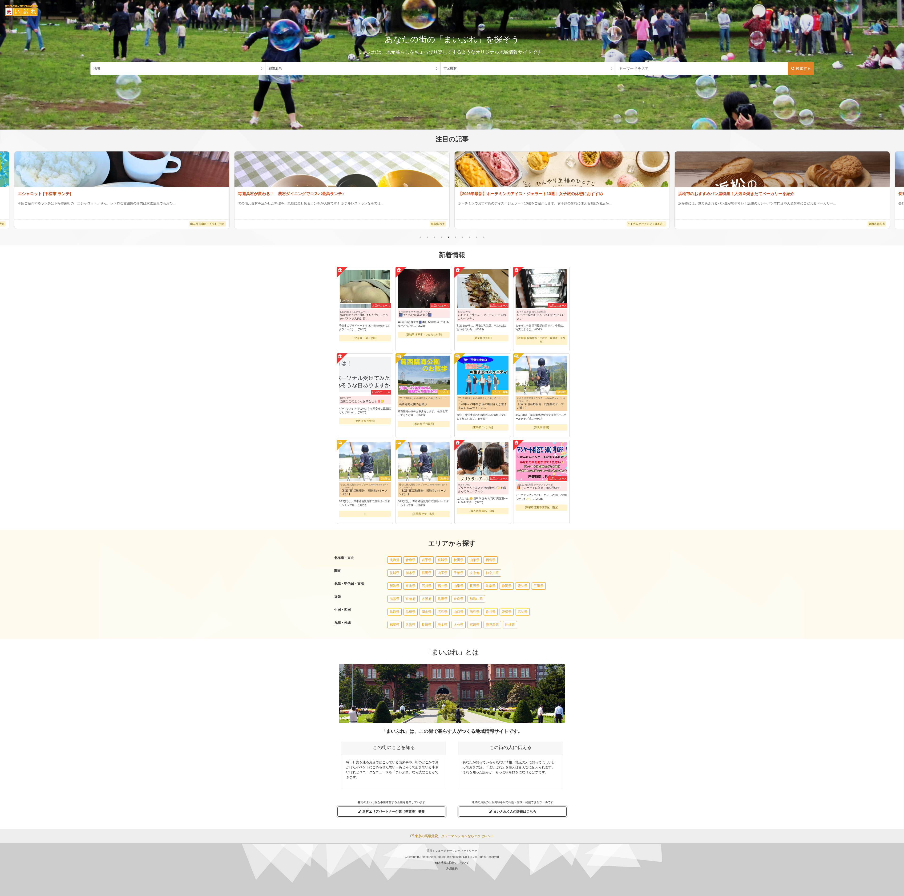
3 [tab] (434, 237)
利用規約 (452, 868)
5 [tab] (448, 237)
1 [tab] (420, 237)
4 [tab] (441, 237)
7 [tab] (462, 237)
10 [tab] (483, 237)
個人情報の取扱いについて (452, 862)
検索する (803, 68)
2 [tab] (427, 237)
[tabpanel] (562, 190)
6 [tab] (455, 237)
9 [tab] (476, 237)
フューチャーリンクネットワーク (456, 850)
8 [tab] (469, 237)
